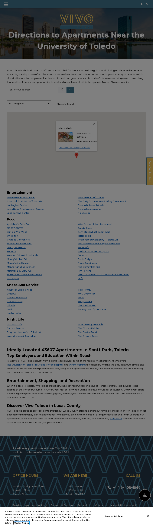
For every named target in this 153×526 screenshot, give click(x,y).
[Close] (148, 516)
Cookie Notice (21, 523)
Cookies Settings (113, 516)
